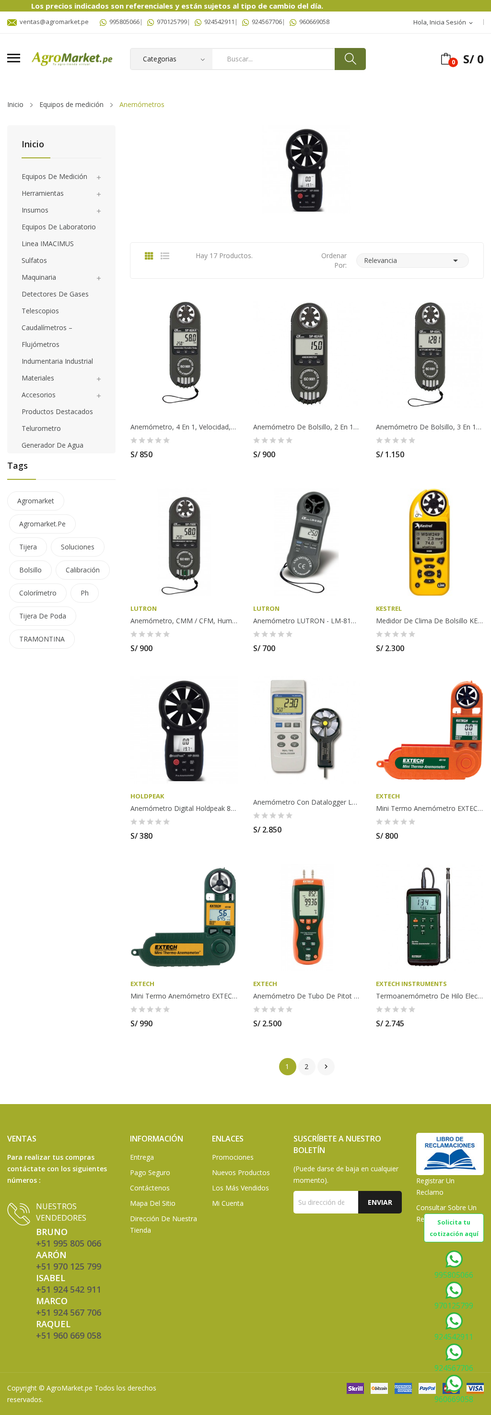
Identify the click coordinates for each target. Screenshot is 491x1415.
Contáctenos (150, 1187)
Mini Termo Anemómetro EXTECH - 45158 (184, 996)
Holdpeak (147, 796)
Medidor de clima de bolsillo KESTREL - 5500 (429, 621)
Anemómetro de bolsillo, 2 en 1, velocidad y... (307, 427)
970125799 (170, 21)
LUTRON (143, 609)
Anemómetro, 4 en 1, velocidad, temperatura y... (184, 427)
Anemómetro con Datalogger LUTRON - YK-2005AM (307, 802)
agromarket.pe (42, 523)
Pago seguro (150, 1172)
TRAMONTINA (42, 638)
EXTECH (388, 796)
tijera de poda (42, 615)
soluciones (77, 546)
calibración (83, 569)
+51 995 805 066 (68, 1243)
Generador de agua (52, 445)
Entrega (142, 1157)
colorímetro (38, 592)
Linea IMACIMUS (48, 243)
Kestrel (389, 609)
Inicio (33, 145)
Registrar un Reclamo (435, 1186)
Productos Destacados (57, 411)
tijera (28, 546)
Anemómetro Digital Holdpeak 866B (184, 808)
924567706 (265, 21)
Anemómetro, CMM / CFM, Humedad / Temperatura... (184, 621)
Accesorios (39, 394)
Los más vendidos (240, 1187)
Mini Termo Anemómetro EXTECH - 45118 (429, 808)
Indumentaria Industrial (57, 361)
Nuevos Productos (241, 1172)
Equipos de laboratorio (59, 226)
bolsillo (30, 569)
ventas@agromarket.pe (53, 21)
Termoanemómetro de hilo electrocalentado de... (429, 996)
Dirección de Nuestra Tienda (163, 1224)
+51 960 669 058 (68, 1335)
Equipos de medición (54, 176)
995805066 (123, 21)
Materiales (38, 377)
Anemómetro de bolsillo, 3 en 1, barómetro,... (429, 427)
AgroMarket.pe (70, 1387)
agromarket (35, 500)
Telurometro (41, 428)
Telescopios (40, 310)
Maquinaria (39, 277)
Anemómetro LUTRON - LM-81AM (307, 621)
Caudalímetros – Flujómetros (47, 336)
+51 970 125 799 (68, 1266)
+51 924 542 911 (68, 1289)
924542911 (217, 21)
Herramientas (43, 193)
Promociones (233, 1157)
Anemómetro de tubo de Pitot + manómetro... (307, 996)
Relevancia (412, 260)
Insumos (35, 209)
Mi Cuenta (228, 1203)
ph (85, 592)
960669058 (312, 21)
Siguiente (326, 1066)
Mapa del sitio (152, 1203)
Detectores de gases (55, 293)
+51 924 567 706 (68, 1312)
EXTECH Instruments (411, 984)
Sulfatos (34, 260)
